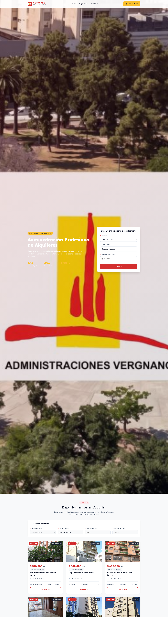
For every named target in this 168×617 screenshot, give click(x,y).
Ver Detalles (45, 589)
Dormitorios (106, 244)
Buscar (120, 266)
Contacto (94, 4)
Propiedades (83, 4)
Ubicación (105, 235)
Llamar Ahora (133, 4)
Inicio (74, 4)
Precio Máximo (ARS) (108, 254)
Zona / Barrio (37, 528)
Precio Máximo (119, 528)
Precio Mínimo (92, 528)
